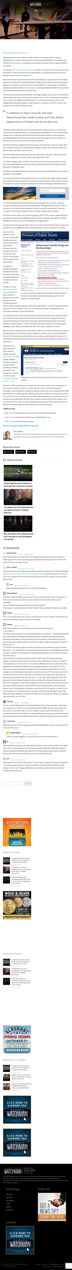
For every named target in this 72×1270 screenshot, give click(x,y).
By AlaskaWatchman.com (15, 53)
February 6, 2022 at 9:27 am (21, 585)
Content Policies (57, 1266)
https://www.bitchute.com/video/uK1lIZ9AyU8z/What (24, 574)
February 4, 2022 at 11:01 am (30, 734)
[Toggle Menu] (36, 10)
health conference (9, 357)
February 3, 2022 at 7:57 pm (24, 722)
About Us (45, 1264)
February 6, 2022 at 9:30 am (18, 759)
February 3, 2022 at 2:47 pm (22, 702)
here (10, 413)
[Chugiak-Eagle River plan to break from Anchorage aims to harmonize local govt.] (6, 861)
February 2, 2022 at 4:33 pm (25, 554)
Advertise (38, 1264)
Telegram (21, 452)
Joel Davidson (18, 431)
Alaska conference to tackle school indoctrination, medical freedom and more (21, 1077)
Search (28, 783)
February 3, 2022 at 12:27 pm (27, 594)
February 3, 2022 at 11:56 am (26, 568)
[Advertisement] (17, 801)
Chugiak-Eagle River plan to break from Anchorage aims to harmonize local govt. (21, 860)
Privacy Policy (47, 1266)
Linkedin (32, 452)
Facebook (9, 452)
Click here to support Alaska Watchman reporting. (20, 426)
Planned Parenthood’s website (23, 70)
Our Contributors (54, 1264)
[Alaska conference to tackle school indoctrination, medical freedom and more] (6, 1077)
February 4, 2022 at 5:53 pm (17, 742)
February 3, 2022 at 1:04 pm (21, 625)
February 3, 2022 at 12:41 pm (22, 614)
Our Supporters (64, 1264)
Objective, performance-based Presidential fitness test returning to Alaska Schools (21, 1086)
